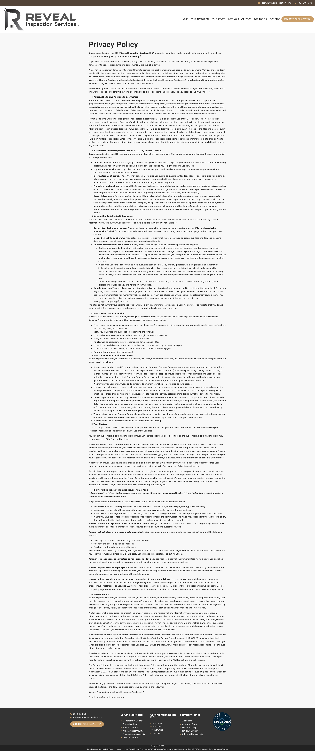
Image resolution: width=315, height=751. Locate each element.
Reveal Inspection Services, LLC (97, 749)
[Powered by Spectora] (222, 730)
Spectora (119, 749)
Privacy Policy (128, 749)
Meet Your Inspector (239, 19)
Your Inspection (200, 19)
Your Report (218, 19)
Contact (275, 19)
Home (185, 19)
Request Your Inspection (297, 19)
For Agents (260, 19)
